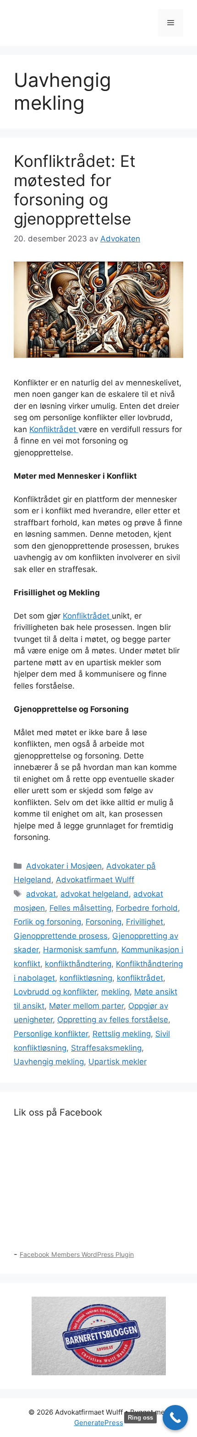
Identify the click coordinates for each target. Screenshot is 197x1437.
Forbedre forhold (147, 908)
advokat (41, 893)
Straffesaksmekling (106, 1047)
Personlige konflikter (51, 1033)
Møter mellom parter (86, 1005)
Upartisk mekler (117, 1061)
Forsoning (103, 921)
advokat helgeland (94, 893)
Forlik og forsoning (47, 921)
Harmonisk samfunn (80, 949)
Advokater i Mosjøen (64, 866)
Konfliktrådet (53, 429)
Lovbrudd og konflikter (55, 991)
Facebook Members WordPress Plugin (77, 1254)
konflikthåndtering (78, 963)
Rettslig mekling (122, 1033)
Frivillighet (144, 921)
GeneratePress (98, 1422)
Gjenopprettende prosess (61, 935)
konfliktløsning (86, 978)
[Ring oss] (175, 1417)
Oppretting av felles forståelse (112, 1019)
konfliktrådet (140, 978)
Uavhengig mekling (49, 1061)
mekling (115, 991)
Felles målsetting (80, 908)
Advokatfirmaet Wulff (95, 879)
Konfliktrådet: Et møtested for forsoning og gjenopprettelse (75, 189)
